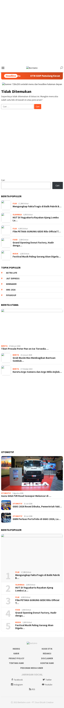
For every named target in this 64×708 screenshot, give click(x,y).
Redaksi (47, 653)
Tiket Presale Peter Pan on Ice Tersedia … (25, 348)
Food (15, 240)
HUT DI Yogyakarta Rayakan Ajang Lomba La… (36, 219)
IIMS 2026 (10, 289)
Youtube (48, 684)
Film (15, 203)
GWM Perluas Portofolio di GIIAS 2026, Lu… (37, 519)
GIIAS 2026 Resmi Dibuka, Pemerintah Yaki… (37, 506)
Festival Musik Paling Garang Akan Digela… (37, 256)
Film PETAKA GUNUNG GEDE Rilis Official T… (37, 231)
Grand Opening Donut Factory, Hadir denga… (33, 244)
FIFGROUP (11, 295)
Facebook (18, 679)
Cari (3, 180)
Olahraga (17, 214)
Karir (16, 653)
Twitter (48, 679)
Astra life (11, 272)
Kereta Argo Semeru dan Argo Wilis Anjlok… (37, 371)
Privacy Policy (16, 658)
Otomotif (6, 493)
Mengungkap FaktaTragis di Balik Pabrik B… (37, 206)
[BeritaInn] (32, 67)
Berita (4, 346)
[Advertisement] (32, 32)
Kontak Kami (47, 663)
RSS (33, 689)
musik (15, 254)
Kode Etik (47, 648)
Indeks (16, 648)
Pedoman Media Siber (31, 668)
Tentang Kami (16, 663)
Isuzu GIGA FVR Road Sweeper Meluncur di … (26, 496)
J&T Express (13, 278)
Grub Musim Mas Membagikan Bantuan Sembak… (34, 359)
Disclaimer (47, 658)
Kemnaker (11, 284)
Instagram (18, 684)
